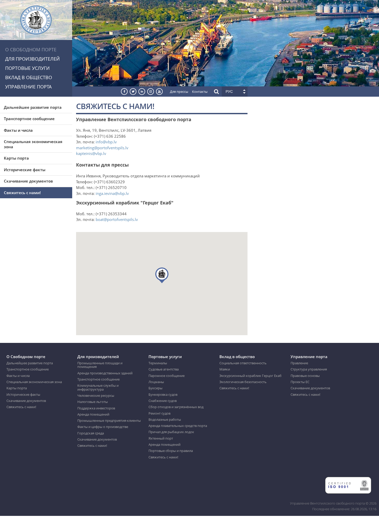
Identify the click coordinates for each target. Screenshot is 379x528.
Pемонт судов (159, 413)
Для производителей (32, 59)
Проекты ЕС (300, 382)
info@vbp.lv (106, 141)
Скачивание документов (28, 181)
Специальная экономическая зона (33, 144)
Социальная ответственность (243, 363)
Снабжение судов (163, 400)
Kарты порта (16, 158)
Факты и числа (18, 130)
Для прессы (179, 91)
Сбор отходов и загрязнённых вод (176, 407)
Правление (299, 363)
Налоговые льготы (92, 401)
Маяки (224, 369)
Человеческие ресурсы (95, 395)
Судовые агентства (164, 369)
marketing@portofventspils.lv (102, 147)
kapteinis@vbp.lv (91, 153)
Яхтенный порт (161, 438)
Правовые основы (305, 375)
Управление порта (28, 87)
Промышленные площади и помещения (99, 365)
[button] (162, 275)
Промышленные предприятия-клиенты (109, 420)
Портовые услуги (27, 68)
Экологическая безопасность (243, 382)
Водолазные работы (165, 419)
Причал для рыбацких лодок (171, 432)
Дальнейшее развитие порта (33, 107)
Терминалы (158, 363)
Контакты (200, 91)
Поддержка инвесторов (96, 408)
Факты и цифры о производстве (102, 426)
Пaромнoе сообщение (167, 375)
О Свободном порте (30, 49)
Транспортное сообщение (29, 118)
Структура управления (309, 369)
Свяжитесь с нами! (22, 192)
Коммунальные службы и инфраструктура (98, 387)
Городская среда (90, 433)
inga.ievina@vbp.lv (112, 193)
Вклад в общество (28, 77)
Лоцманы (156, 382)
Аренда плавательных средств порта (178, 425)
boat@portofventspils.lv (117, 219)
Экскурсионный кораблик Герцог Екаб (250, 375)
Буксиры (155, 388)
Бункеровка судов (163, 394)
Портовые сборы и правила (171, 450)
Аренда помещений (93, 414)
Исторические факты (24, 169)
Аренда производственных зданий (105, 373)
